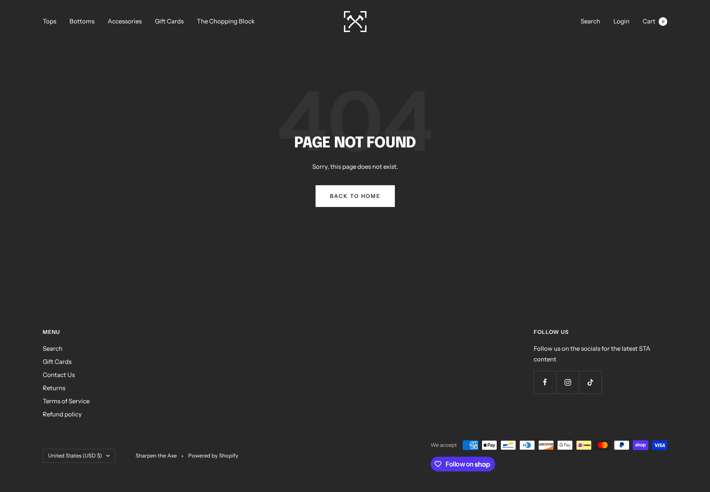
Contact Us (59, 375)
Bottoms (82, 21)
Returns (54, 388)
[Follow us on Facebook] (545, 382)
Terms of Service (66, 401)
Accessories (125, 21)
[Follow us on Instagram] (567, 382)
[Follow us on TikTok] (590, 382)
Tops (49, 21)
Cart (653, 21)
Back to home (355, 196)
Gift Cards (169, 21)
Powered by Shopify (213, 455)
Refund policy (62, 414)
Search (590, 21)
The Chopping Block (226, 21)
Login (621, 21)
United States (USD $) (75, 455)
